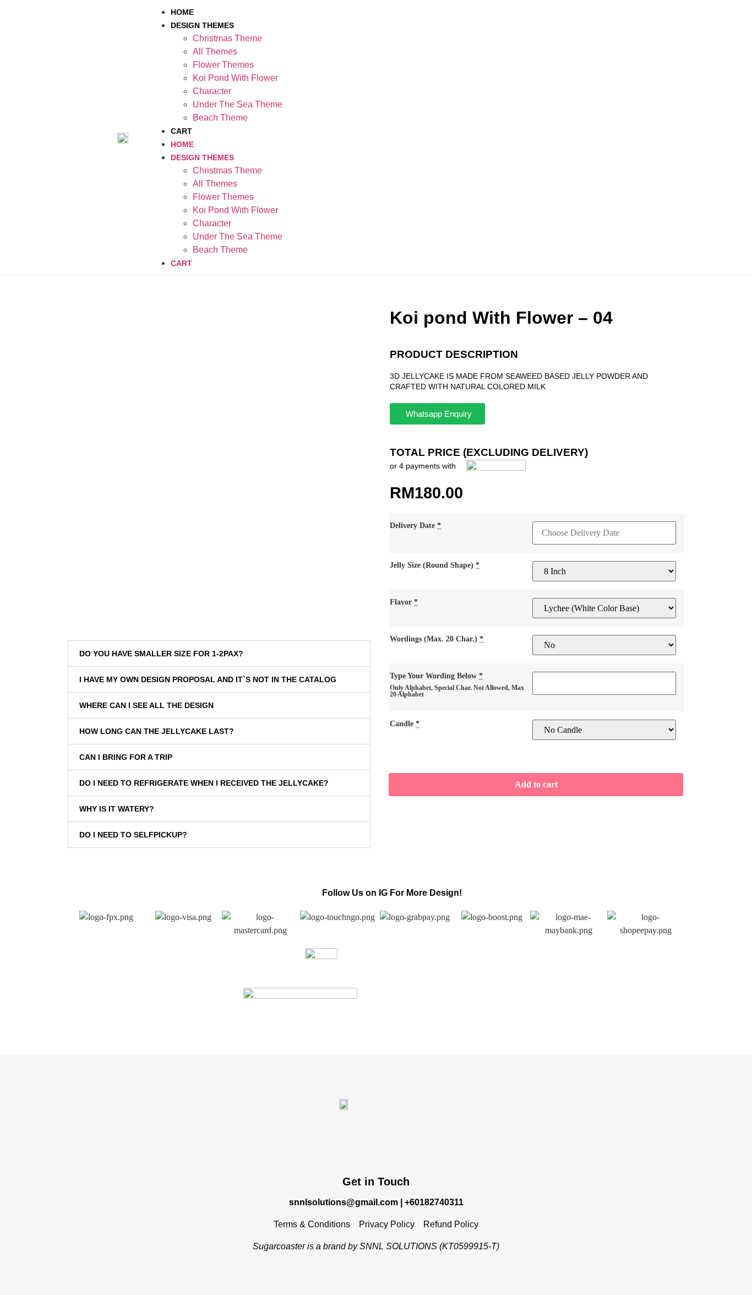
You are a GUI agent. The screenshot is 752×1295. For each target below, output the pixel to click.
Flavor (404, 602)
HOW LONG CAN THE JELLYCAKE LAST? (156, 731)
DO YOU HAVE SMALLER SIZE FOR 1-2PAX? (161, 653)
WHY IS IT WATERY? (116, 808)
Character (212, 91)
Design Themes (202, 25)
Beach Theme (220, 117)
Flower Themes (223, 64)
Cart (181, 131)
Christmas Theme (227, 38)
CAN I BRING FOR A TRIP (125, 757)
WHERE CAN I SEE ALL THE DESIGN (146, 705)
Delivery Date (415, 525)
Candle (404, 723)
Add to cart (536, 784)
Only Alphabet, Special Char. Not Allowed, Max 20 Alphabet (457, 691)
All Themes (215, 51)
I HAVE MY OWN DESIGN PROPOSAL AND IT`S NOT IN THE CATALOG (207, 679)
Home (182, 12)
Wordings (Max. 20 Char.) (436, 639)
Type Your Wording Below (436, 675)
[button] (219, 653)
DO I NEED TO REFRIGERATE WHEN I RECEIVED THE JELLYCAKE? (204, 783)
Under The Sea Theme (237, 104)
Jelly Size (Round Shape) (434, 565)
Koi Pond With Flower (235, 78)
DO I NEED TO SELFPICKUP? (133, 834)
